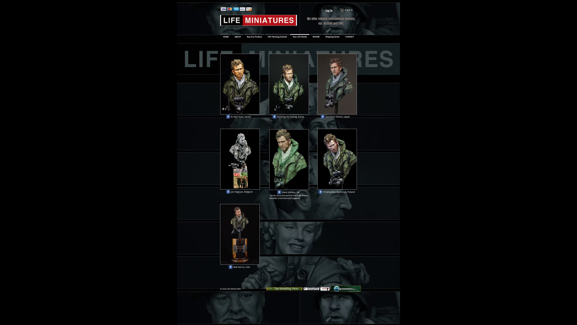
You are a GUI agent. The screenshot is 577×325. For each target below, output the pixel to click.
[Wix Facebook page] (228, 117)
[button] (348, 10)
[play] (253, 111)
